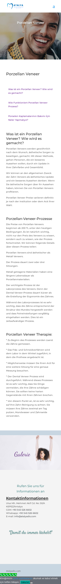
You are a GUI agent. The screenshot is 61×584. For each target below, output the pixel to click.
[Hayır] (31, 582)
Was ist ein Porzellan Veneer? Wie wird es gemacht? (30, 91)
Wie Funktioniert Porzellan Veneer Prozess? (28, 104)
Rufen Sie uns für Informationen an (31, 488)
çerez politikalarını (22, 578)
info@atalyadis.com (25, 516)
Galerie (22, 454)
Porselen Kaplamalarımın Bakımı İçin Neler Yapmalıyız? (29, 118)
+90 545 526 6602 (22, 509)
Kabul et (25, 582)
